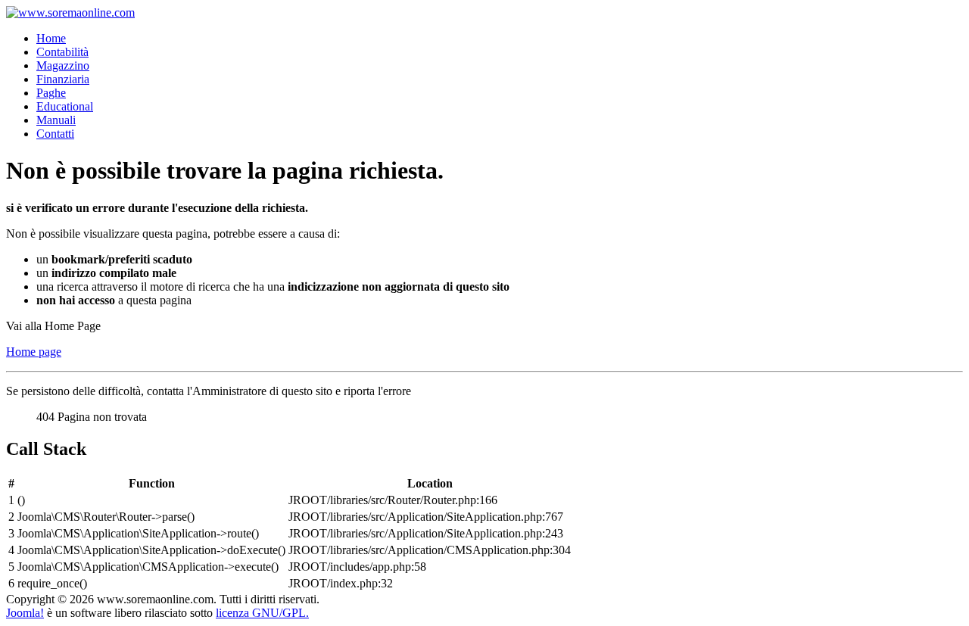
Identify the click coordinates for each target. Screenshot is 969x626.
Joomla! (25, 612)
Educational (64, 106)
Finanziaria (62, 79)
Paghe (51, 92)
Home (51, 38)
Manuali (56, 120)
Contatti (55, 133)
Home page (33, 351)
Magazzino (62, 65)
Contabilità (62, 51)
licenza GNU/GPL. (262, 612)
